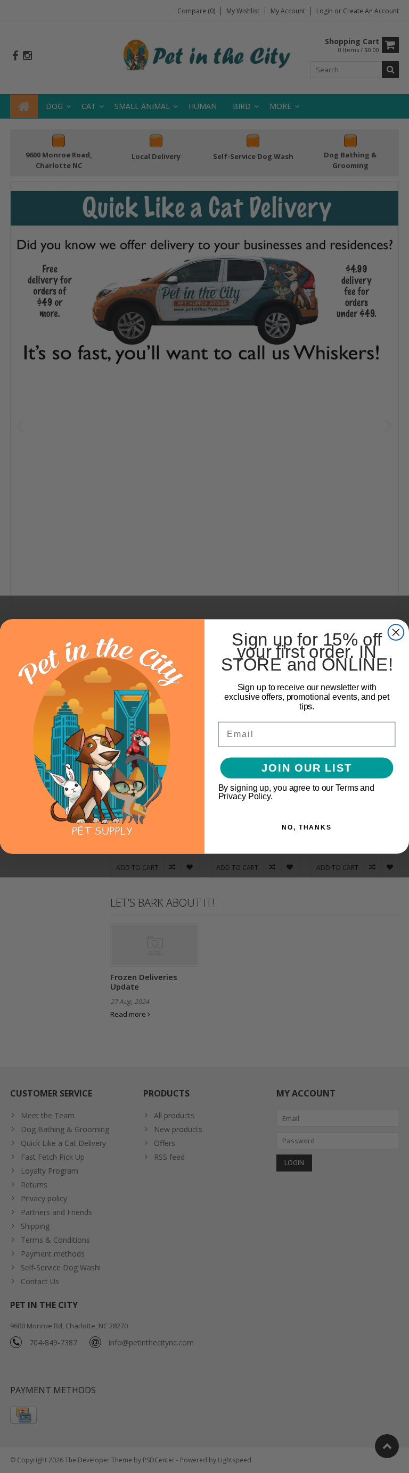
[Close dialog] (396, 632)
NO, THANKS (307, 827)
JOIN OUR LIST (306, 768)
